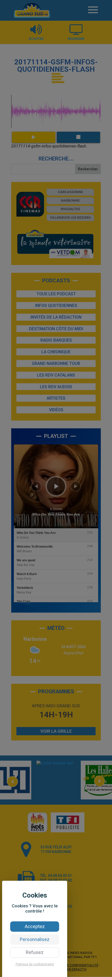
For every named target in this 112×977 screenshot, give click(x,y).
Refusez (34, 952)
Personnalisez (34, 939)
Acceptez (35, 926)
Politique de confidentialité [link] (35, 964)
